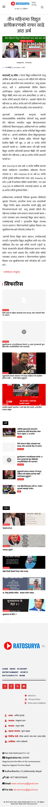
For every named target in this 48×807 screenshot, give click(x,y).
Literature (6, 524)
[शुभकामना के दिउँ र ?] (24, 605)
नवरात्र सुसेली (8, 550)
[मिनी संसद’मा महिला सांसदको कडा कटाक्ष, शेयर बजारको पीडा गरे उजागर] (24, 300)
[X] (17, 686)
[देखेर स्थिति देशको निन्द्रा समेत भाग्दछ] (24, 562)
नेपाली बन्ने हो (7, 528)
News (19, 437)
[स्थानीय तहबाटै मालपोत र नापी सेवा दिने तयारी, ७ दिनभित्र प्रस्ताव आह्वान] (24, 394)
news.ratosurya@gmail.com (24, 784)
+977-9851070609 (18, 777)
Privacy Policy (34, 699)
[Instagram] (11, 686)
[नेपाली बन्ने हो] (24, 519)
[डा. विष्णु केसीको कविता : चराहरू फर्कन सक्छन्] (24, 583)
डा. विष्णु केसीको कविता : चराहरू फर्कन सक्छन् (18, 593)
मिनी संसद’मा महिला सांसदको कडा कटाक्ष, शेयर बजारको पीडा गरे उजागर (23, 314)
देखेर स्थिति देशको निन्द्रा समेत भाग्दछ (15, 571)
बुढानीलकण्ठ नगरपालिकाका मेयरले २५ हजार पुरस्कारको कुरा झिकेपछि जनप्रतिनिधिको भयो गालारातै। (23, 345)
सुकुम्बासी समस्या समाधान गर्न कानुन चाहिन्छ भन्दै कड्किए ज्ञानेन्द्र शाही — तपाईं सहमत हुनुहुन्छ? (22, 377)
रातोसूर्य (9, 67)
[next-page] (7, 497)
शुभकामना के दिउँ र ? (10, 614)
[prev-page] (4, 497)
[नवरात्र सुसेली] (24, 540)
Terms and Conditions (36, 703)
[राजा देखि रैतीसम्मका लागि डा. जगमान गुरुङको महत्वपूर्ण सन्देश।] (9, 489)
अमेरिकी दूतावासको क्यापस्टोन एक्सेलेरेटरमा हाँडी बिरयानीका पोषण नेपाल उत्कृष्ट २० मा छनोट (29, 431)
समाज (19, 491)
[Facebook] (4, 686)
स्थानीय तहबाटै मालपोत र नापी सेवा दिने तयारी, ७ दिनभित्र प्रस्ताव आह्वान (22, 408)
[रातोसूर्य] (3, 67)
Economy (28, 63)
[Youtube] (23, 686)
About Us (32, 696)
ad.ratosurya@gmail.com (26, 790)
